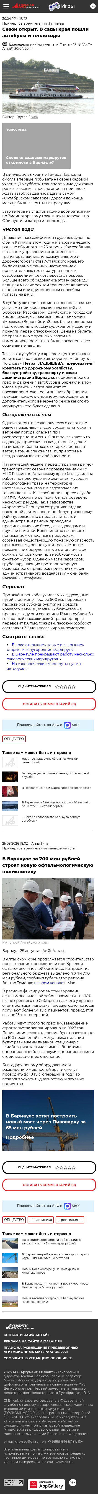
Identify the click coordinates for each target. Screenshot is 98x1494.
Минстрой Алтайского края (25, 942)
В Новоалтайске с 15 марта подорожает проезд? (56, 788)
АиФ (34, 117)
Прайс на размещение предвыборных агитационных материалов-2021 (41, 1350)
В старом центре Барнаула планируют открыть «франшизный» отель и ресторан (55, 1256)
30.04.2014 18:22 (14, 19)
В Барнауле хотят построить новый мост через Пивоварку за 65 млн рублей (46, 1121)
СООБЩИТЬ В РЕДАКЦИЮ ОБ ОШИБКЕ (38, 1358)
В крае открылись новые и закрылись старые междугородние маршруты (45, 647)
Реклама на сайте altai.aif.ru (33, 1341)
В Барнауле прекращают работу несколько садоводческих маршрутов (50, 656)
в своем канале (48, 983)
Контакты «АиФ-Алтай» (26, 1335)
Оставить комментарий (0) (49, 704)
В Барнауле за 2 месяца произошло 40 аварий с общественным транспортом (56, 804)
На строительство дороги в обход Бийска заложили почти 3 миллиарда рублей (52, 1241)
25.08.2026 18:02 (15, 843)
